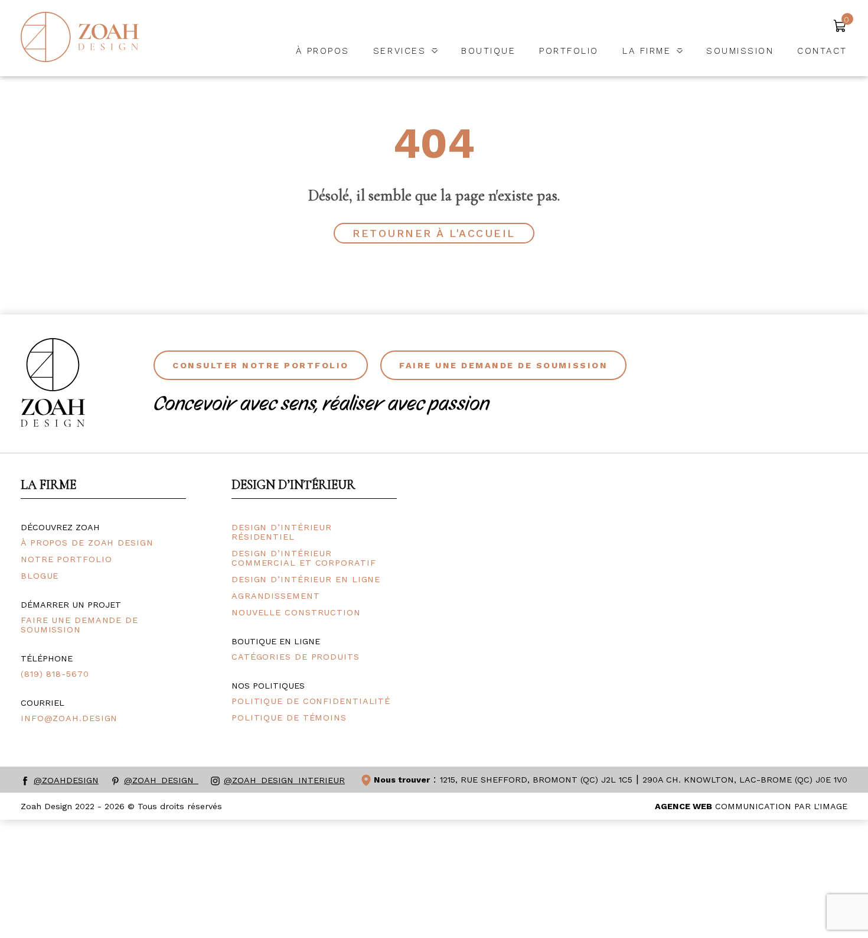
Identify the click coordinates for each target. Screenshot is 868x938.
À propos (323, 51)
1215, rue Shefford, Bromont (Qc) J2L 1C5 (536, 779)
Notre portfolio (66, 559)
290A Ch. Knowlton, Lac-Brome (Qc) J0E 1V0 (744, 779)
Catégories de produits (295, 656)
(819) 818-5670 (55, 674)
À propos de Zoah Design (87, 542)
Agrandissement (275, 596)
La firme (646, 51)
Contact (822, 51)
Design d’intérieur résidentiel (281, 531)
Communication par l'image (751, 806)
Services (399, 51)
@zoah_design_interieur (284, 780)
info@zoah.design (69, 718)
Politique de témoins (289, 717)
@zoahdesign (66, 780)
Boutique (488, 51)
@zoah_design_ (161, 780)
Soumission (740, 51)
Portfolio (569, 51)
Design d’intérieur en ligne (305, 579)
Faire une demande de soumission (503, 365)
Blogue (39, 575)
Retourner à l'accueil (434, 233)
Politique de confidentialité (310, 701)
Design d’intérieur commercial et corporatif (303, 557)
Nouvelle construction (296, 612)
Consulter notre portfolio (260, 365)
